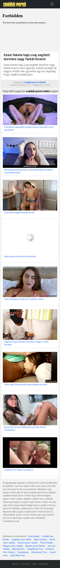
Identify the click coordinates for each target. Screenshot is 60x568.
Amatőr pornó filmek (35, 546)
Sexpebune (23, 552)
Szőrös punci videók (27, 542)
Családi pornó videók (35, 82)
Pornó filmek (46, 542)
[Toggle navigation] (52, 4)
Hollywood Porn (39, 552)
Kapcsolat (15, 564)
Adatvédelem (43, 564)
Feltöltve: (14, 85)
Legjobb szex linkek (21, 539)
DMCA (34, 564)
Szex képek (33, 536)
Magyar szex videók (13, 546)
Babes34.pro (18, 549)
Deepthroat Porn (35, 549)
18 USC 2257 (25, 564)
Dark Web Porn (17, 555)
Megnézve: (38, 85)
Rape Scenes (40, 539)
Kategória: (18, 82)
